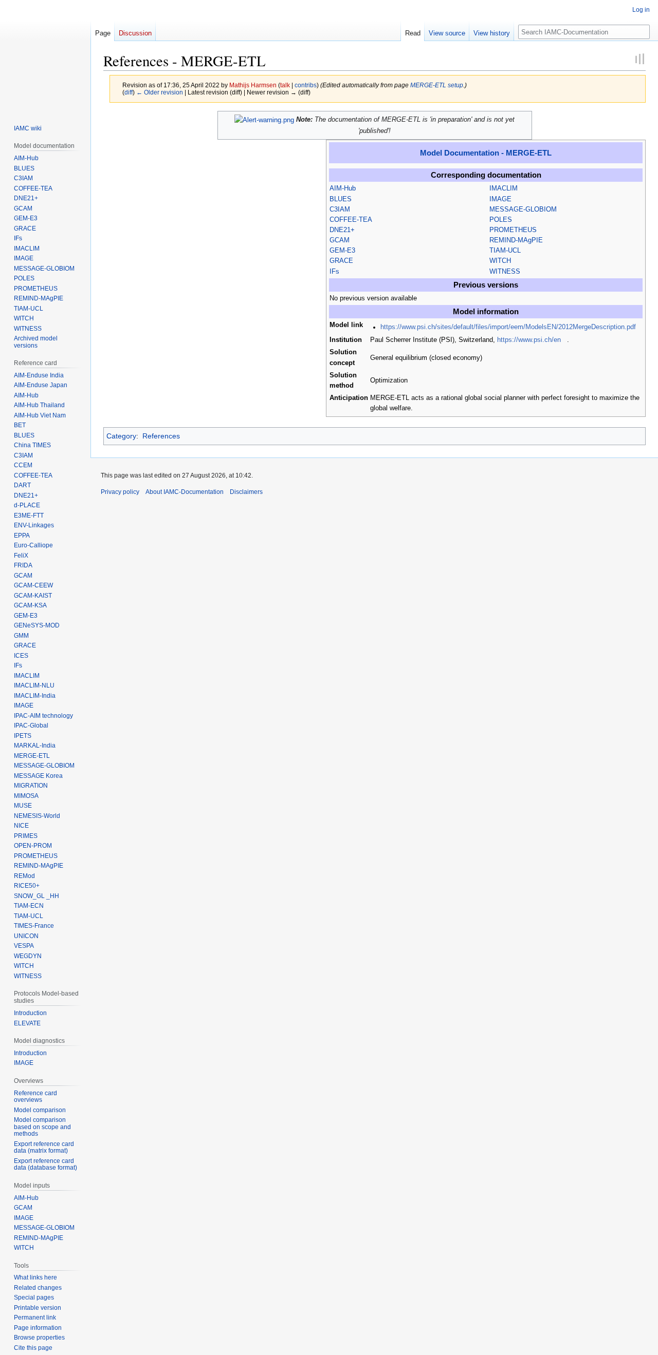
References (161, 436)
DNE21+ (342, 230)
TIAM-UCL (505, 250)
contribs (306, 85)
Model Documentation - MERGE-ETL (486, 152)
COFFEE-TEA (351, 219)
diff (128, 92)
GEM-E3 (342, 250)
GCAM (340, 240)
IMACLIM (503, 188)
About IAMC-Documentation (184, 491)
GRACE (341, 260)
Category (121, 436)
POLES (500, 219)
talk (285, 85)
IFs (334, 271)
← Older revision (159, 92)
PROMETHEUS (513, 230)
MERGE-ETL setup (436, 85)
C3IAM (340, 209)
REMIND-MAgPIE (516, 240)
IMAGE (500, 199)
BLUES (341, 199)
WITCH (500, 260)
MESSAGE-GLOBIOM (523, 209)
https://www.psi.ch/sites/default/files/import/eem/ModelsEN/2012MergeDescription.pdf (508, 327)
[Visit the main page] (45, 55)
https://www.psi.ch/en (529, 339)
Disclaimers (246, 491)
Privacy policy (120, 491)
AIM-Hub (343, 188)
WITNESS (504, 271)
